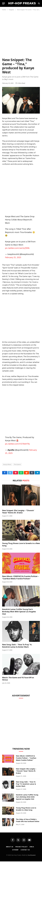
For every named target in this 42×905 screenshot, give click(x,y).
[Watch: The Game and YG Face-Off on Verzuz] (21, 664)
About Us (9, 847)
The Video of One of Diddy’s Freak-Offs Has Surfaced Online (27, 820)
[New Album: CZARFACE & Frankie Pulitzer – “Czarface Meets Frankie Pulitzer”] (21, 563)
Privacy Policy (21, 847)
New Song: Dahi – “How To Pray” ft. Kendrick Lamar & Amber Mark (17, 645)
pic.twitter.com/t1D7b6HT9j (17, 443)
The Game (17, 464)
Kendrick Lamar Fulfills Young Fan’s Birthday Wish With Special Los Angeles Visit (19, 611)
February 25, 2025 (13, 257)
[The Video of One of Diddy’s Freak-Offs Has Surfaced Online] (8, 822)
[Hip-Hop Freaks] (22, 3)
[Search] (39, 3)
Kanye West (7, 464)
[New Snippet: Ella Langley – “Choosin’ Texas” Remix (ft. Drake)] (21, 495)
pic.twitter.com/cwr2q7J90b (17, 248)
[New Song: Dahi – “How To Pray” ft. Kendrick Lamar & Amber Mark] (21, 631)
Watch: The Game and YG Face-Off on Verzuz (18, 678)
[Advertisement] (21, 35)
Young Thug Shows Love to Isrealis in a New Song (21, 544)
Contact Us (25, 850)
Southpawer (31, 855)
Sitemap (15, 850)
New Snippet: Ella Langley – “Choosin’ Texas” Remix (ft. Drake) (18, 511)
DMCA (32, 847)
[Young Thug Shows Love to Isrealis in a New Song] (21, 530)
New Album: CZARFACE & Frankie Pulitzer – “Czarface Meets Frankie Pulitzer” (20, 577)
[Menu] (3, 3)
